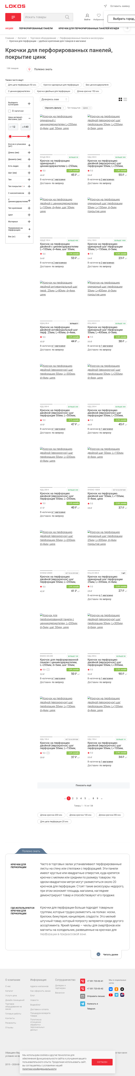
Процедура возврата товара (40, 1014)
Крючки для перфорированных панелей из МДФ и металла (96, 28)
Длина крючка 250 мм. (110, 815)
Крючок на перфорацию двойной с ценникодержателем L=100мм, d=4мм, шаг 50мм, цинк (59, 247)
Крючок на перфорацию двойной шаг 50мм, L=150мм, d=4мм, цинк (106, 496)
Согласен (102, 1062)
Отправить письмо (96, 996)
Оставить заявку (120, 6)
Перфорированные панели (36, 28)
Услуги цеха (11, 995)
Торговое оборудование (43, 38)
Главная (9, 38)
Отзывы (9, 1027)
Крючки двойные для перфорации (53, 91)
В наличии (52, 179)
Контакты (10, 1018)
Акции (9, 28)
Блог (32, 995)
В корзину (60, 189)
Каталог (22, 38)
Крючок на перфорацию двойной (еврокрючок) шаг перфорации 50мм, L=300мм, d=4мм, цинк (58, 413)
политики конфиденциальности (39, 1069)
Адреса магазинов (39, 986)
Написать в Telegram (92, 1004)
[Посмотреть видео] (48, 669)
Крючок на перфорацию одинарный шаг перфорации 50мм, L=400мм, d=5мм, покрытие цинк (105, 330)
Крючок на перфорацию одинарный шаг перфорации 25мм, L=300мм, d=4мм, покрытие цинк (105, 579)
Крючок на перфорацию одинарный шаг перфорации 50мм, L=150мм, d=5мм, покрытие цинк (105, 247)
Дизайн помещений (14, 1000)
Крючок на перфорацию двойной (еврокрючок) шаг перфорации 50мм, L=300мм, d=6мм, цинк (105, 662)
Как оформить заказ (40, 991)
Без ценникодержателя (97, 85)
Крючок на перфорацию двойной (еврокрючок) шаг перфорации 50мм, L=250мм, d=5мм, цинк (105, 163)
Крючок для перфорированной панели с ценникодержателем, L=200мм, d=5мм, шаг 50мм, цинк (59, 662)
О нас (8, 986)
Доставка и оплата (39, 1009)
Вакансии (60, 992)
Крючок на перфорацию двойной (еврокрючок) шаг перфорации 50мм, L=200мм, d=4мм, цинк (58, 496)
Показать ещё (83, 785)
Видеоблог (35, 1004)
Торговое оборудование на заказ (13, 1006)
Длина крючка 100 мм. (80, 815)
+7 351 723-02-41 (95, 981)
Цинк (85, 108)
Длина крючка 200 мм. (51, 815)
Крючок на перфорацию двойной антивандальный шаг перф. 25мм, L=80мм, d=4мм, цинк (59, 330)
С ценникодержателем (19, 91)
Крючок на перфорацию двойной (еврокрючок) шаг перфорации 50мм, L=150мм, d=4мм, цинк (58, 746)
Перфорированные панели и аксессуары (82, 38)
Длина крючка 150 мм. (88, 91)
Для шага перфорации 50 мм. (22, 85)
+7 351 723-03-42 (95, 989)
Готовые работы (13, 1013)
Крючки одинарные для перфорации (61, 85)
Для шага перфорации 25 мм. (54, 821)
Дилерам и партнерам (60, 986)
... (89, 798)
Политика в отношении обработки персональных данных (37, 1024)
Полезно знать (43, 69)
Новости (34, 1000)
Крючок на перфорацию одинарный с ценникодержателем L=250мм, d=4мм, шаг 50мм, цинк (59, 163)
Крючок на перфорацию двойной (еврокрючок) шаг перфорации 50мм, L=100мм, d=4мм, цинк (105, 746)
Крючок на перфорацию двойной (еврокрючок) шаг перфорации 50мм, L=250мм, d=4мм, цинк (105, 413)
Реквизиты (10, 1023)
